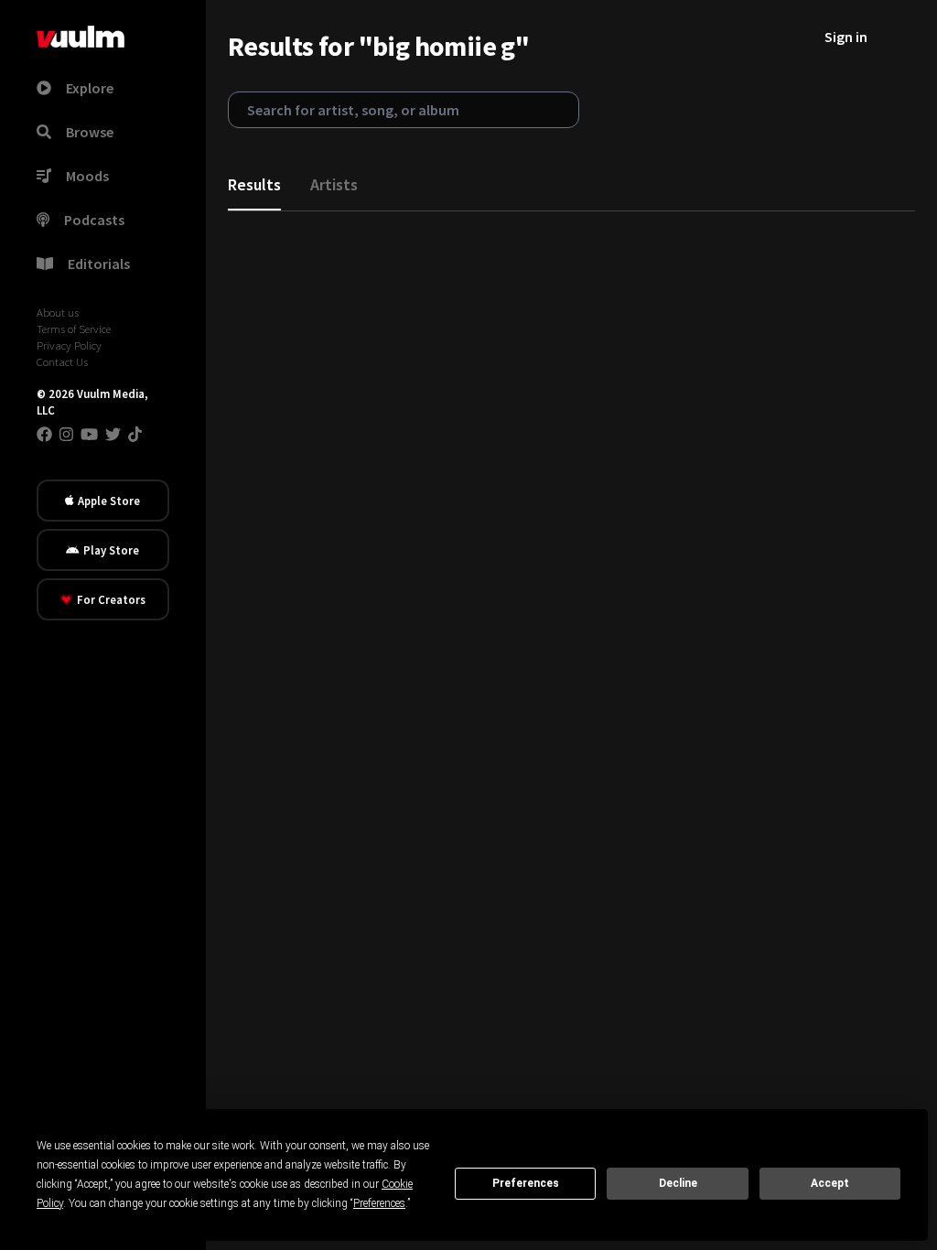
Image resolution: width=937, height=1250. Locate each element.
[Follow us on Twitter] (113, 434)
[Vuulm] (80, 37)
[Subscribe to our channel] (89, 434)
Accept (830, 1183)
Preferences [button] (379, 1203)
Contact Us (62, 361)
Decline (678, 1183)
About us (58, 312)
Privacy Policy (69, 345)
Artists (334, 184)
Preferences (525, 1183)
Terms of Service (74, 328)
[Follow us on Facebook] (44, 434)
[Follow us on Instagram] (66, 434)
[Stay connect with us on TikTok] (135, 434)
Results (254, 184)
